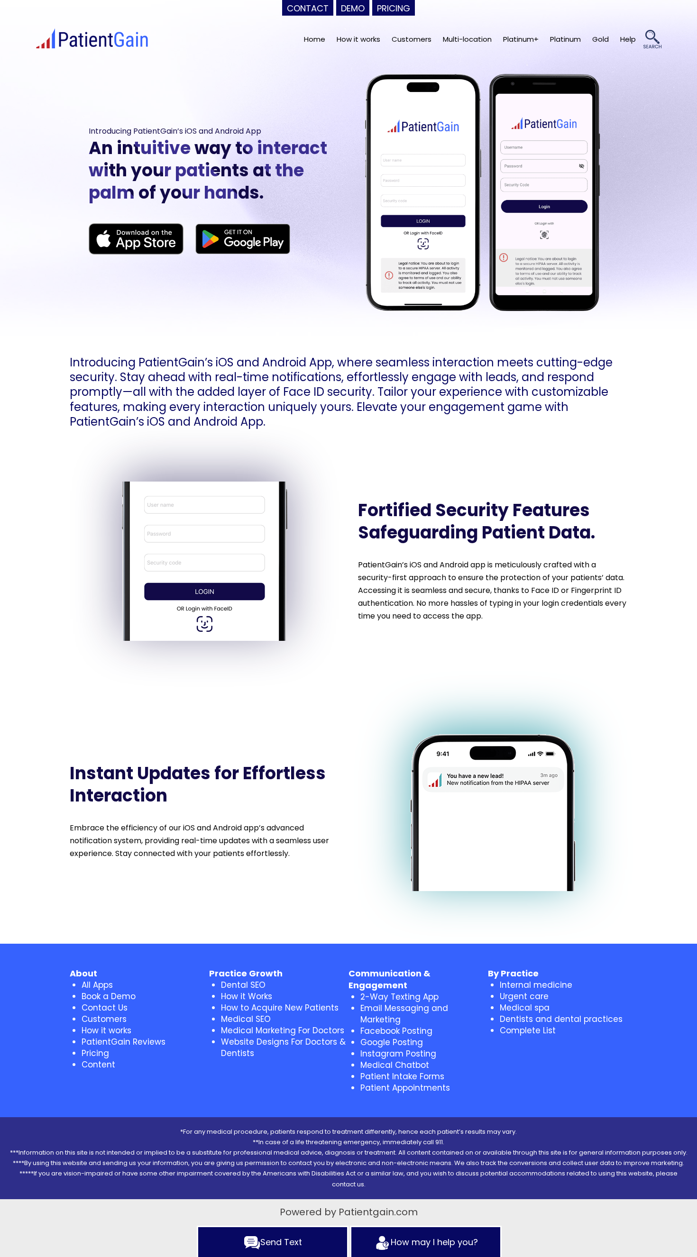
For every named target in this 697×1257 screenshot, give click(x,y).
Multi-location (467, 39)
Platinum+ (521, 39)
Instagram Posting (398, 1053)
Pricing (95, 1053)
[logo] (92, 39)
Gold (600, 39)
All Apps (97, 985)
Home (314, 39)
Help (628, 39)
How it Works (246, 996)
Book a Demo (109, 996)
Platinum (565, 39)
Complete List (528, 1030)
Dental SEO (243, 985)
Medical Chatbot (394, 1065)
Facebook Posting (396, 1031)
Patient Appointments (405, 1087)
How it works (358, 39)
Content (98, 1064)
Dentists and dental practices (561, 1019)
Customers (411, 39)
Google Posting (391, 1042)
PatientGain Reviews (123, 1042)
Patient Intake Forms (402, 1076)
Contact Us (105, 1007)
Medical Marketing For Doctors (282, 1030)
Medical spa (525, 1007)
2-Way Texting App (399, 996)
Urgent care (524, 996)
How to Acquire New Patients (280, 1007)
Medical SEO (246, 1019)
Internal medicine (536, 985)
